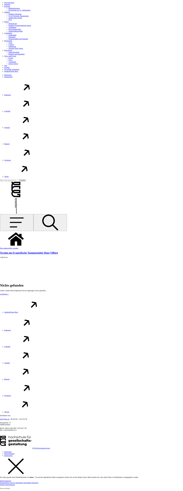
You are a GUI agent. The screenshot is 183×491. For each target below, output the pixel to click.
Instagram (7, 95)
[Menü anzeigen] (16, 222)
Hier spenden (13, 248)
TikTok (6, 412)
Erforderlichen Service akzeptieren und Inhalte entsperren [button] (19, 483)
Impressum (8, 75)
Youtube (7, 127)
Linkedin (7, 111)
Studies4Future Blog (11, 312)
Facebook (7, 160)
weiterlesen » (4, 294)
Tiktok (6, 176)
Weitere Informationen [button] (7, 485)
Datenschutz (8, 77)
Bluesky (7, 144)
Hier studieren (4, 248)
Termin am (29, 252)
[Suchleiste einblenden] (50, 222)
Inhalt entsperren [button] (5, 481)
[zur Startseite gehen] (16, 197)
